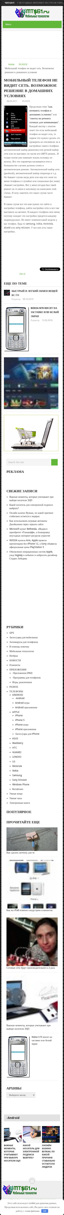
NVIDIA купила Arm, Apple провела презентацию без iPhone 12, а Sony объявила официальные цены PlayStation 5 (33, 543)
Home (11, 64)
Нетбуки (13, 655)
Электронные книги (19, 802)
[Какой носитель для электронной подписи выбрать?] (32, 1134)
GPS (11, 632)
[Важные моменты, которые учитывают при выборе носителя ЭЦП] (13, 1134)
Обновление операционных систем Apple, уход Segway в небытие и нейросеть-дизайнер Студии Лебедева (33, 555)
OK (44, 1211)
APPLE (15, 712)
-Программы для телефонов (26, 677)
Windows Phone (20, 784)
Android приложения (26, 707)
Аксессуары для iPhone (27, 733)
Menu (8, 24)
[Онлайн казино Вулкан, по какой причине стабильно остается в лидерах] (51, 1134)
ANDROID (17, 694)
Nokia (15, 770)
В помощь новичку (19, 646)
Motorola (17, 766)
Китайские (17, 789)
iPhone (19, 715)
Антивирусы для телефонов (23, 642)
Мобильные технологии (21, 651)
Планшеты (14, 665)
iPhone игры (21, 724)
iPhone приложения (25, 729)
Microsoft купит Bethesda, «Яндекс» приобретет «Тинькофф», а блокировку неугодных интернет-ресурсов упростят (29, 532)
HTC (14, 747)
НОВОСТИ (15, 660)
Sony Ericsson (19, 779)
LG (13, 761)
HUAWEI (16, 752)
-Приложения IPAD (22, 673)
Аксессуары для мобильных (23, 637)
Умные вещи (16, 793)
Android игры (22, 702)
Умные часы (15, 798)
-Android (19, 698)
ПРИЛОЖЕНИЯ (17, 669)
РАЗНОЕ (23, 64)
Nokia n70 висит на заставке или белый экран (45, 312)
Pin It (22, 274)
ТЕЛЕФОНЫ (16, 691)
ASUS (15, 738)
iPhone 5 (20, 720)
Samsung (17, 775)
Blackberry (17, 743)
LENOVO (16, 756)
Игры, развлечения (22, 682)
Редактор (16, 299)
